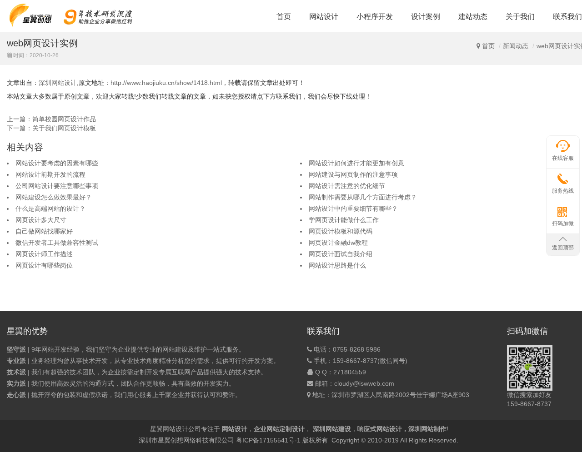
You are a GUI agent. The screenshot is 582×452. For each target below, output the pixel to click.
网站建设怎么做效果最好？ (53, 197)
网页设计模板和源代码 (340, 231)
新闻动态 (515, 46)
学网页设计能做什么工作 (344, 220)
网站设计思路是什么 (337, 265)
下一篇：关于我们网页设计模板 (51, 128)
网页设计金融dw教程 (338, 242)
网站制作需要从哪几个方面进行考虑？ (363, 197)
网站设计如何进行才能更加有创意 (356, 163)
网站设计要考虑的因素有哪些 (56, 163)
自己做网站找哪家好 (44, 231)
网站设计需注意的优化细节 (347, 185)
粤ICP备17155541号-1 (268, 440)
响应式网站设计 (379, 428)
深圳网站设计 (58, 82)
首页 (283, 16)
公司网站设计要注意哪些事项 (56, 185)
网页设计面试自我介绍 (340, 254)
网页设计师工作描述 (44, 254)
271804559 (349, 372)
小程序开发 (374, 16)
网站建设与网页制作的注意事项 (353, 174)
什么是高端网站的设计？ (50, 208)
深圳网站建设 (332, 428)
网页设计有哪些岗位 (44, 265)
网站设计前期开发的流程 (50, 174)
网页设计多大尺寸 (40, 220)
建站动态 (472, 16)
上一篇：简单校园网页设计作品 (51, 119)
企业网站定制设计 (279, 428)
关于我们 (520, 16)
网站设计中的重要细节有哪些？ (353, 208)
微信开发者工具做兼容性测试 (56, 242)
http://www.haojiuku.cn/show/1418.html (166, 82)
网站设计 (323, 16)
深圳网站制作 (427, 428)
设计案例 (425, 16)
